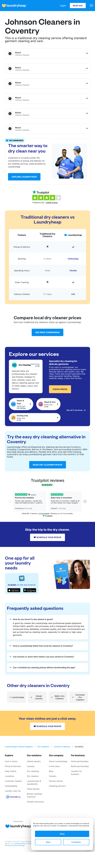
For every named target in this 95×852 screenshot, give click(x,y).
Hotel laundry (33, 789)
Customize (76, 842)
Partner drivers (56, 781)
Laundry (31, 766)
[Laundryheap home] (14, 5)
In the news (54, 766)
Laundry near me (13, 791)
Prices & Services (13, 766)
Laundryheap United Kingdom (19, 746)
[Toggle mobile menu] (91, 5)
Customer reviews (13, 781)
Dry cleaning (33, 771)
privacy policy (20, 843)
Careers (52, 776)
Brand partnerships (80, 766)
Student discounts (35, 801)
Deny (48, 842)
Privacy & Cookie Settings (15, 845)
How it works (11, 761)
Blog (51, 771)
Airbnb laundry (34, 761)
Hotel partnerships (79, 761)
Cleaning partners (57, 786)
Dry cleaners (43, 746)
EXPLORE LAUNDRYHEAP (24, 177)
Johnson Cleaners (62, 746)
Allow (62, 834)
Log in (63, 5)
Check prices (60, 389)
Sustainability (11, 786)
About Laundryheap (58, 761)
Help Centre (10, 771)
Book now (78, 5)
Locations (9, 776)
